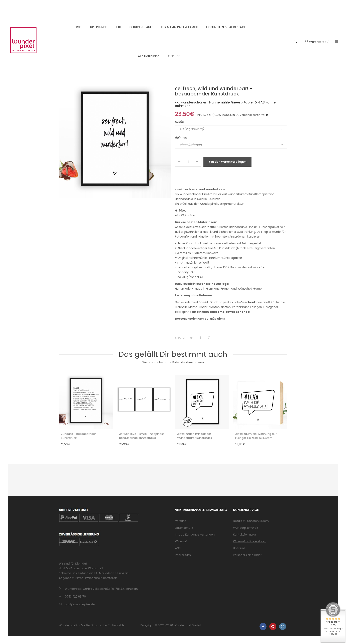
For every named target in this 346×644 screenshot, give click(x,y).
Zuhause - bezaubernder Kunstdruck (78, 436)
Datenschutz (184, 528)
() (319, 42)
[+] (197, 162)
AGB (178, 548)
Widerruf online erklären (249, 541)
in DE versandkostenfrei (249, 115)
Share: (179, 338)
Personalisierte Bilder (247, 555)
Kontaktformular (244, 535)
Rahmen (181, 137)
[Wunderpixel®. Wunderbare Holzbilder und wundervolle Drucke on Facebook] (263, 626)
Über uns (239, 548)
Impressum (183, 555)
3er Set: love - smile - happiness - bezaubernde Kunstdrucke (143, 436)
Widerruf (181, 541)
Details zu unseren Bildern (251, 521)
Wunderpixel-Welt (245, 528)
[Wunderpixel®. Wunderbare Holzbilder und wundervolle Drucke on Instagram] (282, 626)
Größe (179, 122)
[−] (179, 162)
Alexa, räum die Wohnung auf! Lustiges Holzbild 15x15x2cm (256, 436)
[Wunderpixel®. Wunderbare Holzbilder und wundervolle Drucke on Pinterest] (272, 626)
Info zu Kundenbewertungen (195, 535)
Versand (180, 521)
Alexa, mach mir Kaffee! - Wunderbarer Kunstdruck (195, 436)
